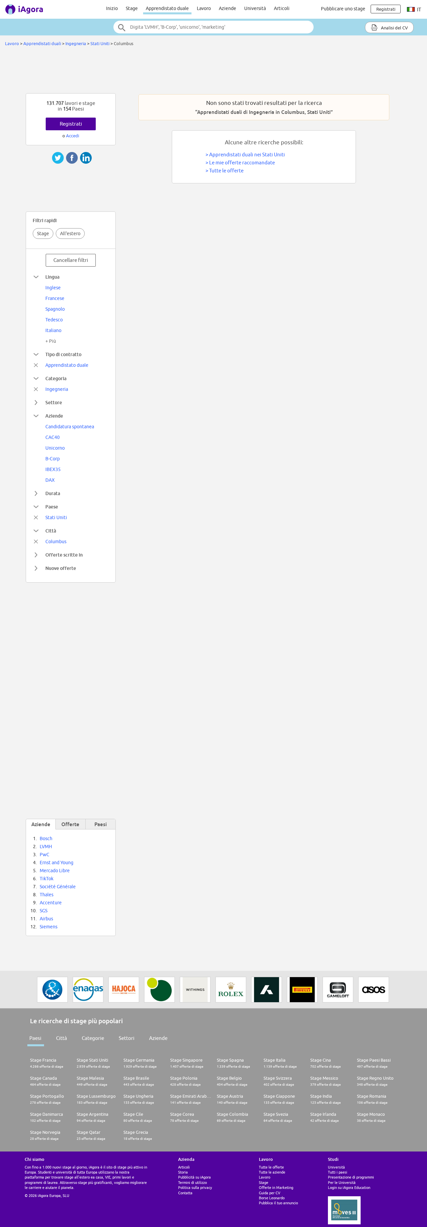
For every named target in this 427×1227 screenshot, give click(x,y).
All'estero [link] (70, 233)
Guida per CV (269, 1193)
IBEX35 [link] (53, 469)
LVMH (46, 846)
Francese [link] (54, 298)
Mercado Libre (55, 870)
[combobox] (213, 27)
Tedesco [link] (54, 319)
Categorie (93, 1038)
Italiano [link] (53, 330)
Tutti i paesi (337, 1172)
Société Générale (58, 886)
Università (255, 8)
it (418, 9)
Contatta (185, 1193)
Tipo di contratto (63, 354)
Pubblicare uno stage (343, 8)
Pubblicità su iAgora (194, 1177)
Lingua (52, 277)
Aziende (227, 8)
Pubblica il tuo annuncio (278, 1203)
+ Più (50, 341)
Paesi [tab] (100, 824)
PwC (44, 854)
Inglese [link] (53, 287)
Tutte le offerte (226, 170)
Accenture (51, 902)
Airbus (46, 918)
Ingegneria (75, 43)
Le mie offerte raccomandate (242, 162)
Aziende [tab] (40, 824)
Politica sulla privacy (195, 1187)
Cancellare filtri (70, 260)
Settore (53, 402)
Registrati (71, 124)
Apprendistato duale (167, 8)
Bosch (46, 838)
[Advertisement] (213, 71)
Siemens (48, 926)
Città (50, 530)
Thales (46, 894)
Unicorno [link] (55, 448)
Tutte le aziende (272, 1172)
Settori (126, 1038)
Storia (183, 1172)
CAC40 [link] (52, 437)
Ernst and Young (56, 862)
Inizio (112, 8)
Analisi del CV (394, 27)
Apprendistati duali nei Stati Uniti (247, 154)
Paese (51, 506)
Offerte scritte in (64, 555)
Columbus (55, 541)
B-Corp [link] (52, 458)
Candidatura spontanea (69, 426)
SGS (43, 910)
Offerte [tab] (70, 824)
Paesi (35, 1038)
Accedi (72, 135)
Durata (52, 493)
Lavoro (204, 8)
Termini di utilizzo (192, 1182)
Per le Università (342, 1182)
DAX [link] (50, 480)
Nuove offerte (60, 568)
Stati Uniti (99, 43)
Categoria (55, 378)
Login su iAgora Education (349, 1187)
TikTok (46, 878)
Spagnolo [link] (55, 309)
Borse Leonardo (272, 1198)
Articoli (282, 8)
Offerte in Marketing (276, 1187)
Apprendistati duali (42, 43)
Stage (132, 8)
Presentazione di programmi (351, 1177)
